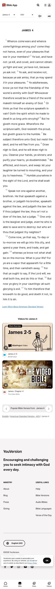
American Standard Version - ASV (25, 416)
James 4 (6, 14)
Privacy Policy (32, 563)
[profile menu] (47, 5)
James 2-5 (15, 354)
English (5, 416)
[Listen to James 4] (40, 16)
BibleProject (12, 357)
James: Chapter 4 (18, 391)
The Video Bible (13, 394)
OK (47, 560)
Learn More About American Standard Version (22, 306)
